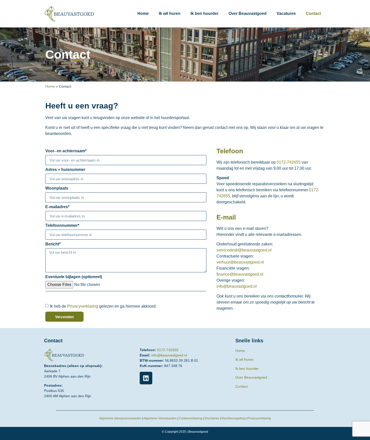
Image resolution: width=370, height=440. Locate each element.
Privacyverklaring (82, 306)
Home (143, 13)
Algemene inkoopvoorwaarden (120, 418)
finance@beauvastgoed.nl (239, 274)
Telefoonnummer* (62, 226)
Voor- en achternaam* (66, 151)
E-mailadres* (57, 207)
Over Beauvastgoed (248, 13)
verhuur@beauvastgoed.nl (240, 262)
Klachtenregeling (233, 418)
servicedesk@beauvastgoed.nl (244, 250)
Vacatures (286, 13)
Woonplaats (56, 188)
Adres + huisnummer (65, 170)
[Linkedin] (146, 378)
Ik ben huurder (204, 13)
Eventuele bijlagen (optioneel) (73, 277)
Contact (313, 13)
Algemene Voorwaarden (160, 418)
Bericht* (53, 244)
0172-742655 (289, 162)
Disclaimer (212, 418)
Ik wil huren (169, 13)
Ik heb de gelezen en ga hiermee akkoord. (103, 306)
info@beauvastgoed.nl (236, 286)
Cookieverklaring (190, 418)
